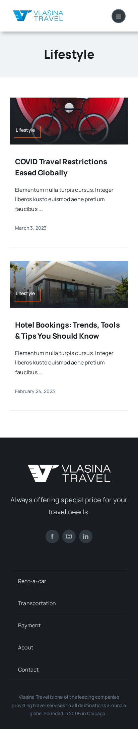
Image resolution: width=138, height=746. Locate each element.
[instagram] (69, 536)
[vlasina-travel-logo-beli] (69, 467)
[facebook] (52, 536)
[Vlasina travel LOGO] (38, 11)
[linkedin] (85, 536)
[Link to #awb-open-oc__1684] (119, 16)
